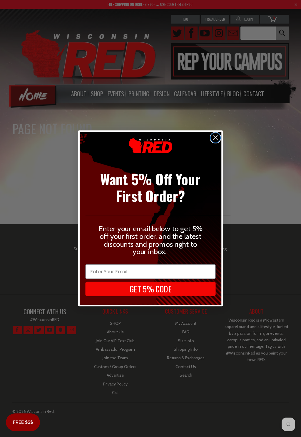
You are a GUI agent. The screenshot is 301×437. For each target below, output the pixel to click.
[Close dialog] (215, 138)
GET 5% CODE (151, 289)
